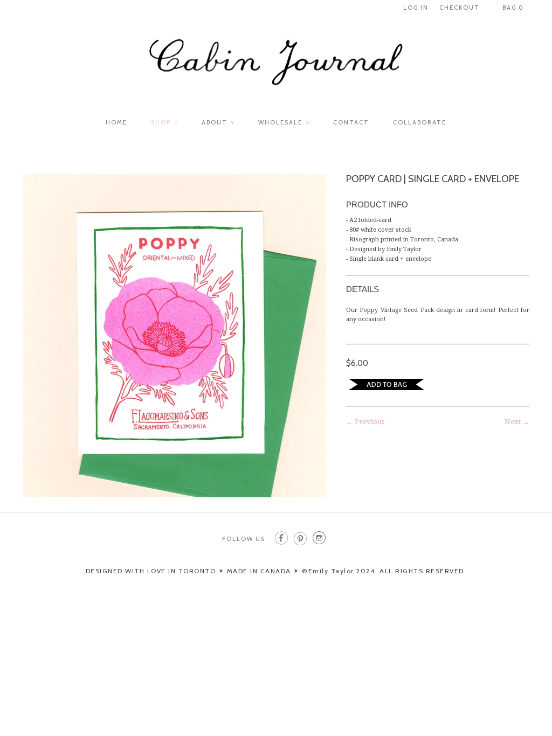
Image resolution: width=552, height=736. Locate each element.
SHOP (164, 122)
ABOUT (218, 122)
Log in (416, 7)
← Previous (365, 422)
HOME (116, 122)
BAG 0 (513, 7)
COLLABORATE (419, 122)
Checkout (459, 7)
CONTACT (351, 122)
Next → (517, 422)
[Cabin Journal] (276, 68)
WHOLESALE (283, 122)
